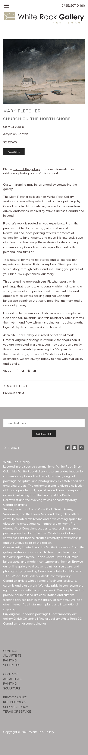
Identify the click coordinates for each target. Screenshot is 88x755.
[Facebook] (67, 447)
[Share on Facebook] (17, 371)
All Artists (12, 655)
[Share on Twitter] (23, 371)
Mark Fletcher (22, 110)
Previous (9, 393)
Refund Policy (14, 702)
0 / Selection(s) (73, 5)
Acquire (14, 151)
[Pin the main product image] (29, 371)
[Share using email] (35, 371)
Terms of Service (17, 711)
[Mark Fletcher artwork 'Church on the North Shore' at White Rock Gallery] (44, 71)
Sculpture (12, 665)
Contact (10, 651)
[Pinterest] (81, 447)
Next (21, 393)
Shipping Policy (15, 707)
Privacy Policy (15, 697)
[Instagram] (74, 447)
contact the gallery (26, 169)
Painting (10, 660)
